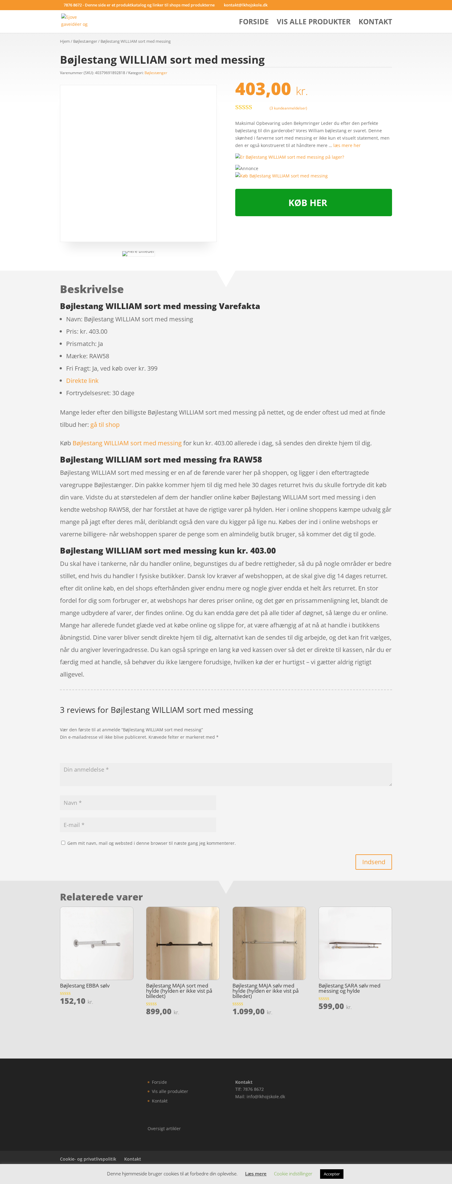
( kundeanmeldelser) (288, 107)
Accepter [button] (332, 1174)
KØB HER (307, 203)
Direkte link (82, 380)
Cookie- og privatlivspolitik (88, 1159)
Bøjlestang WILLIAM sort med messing (127, 443)
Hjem (65, 41)
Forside (254, 22)
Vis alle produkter (314, 22)
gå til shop (105, 424)
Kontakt (375, 22)
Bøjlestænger (85, 41)
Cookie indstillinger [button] (293, 1173)
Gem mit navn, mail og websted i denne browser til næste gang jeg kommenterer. (151, 843)
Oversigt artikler (164, 1128)
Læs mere (256, 1173)
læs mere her (347, 145)
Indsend (373, 862)
